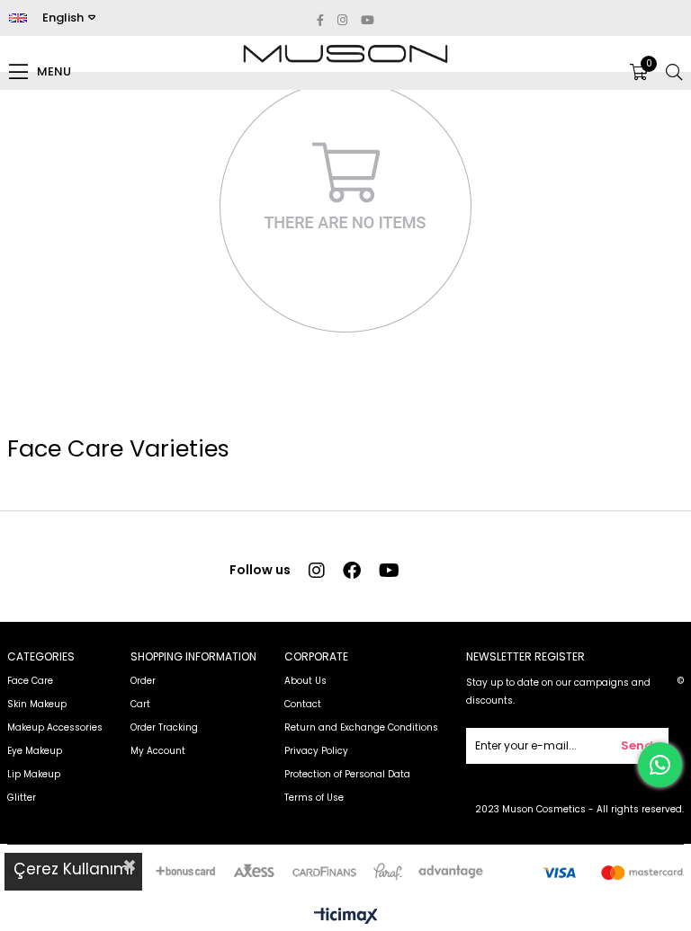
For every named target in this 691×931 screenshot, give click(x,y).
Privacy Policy (316, 751)
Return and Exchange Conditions (361, 727)
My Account (157, 751)
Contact (302, 704)
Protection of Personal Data (347, 774)
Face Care (30, 680)
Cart (140, 704)
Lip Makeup (33, 774)
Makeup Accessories (55, 727)
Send (637, 745)
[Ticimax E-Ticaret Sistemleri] (346, 917)
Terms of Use (314, 797)
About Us (305, 680)
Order (143, 680)
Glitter (21, 797)
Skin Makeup (37, 704)
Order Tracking (164, 727)
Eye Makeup (34, 751)
